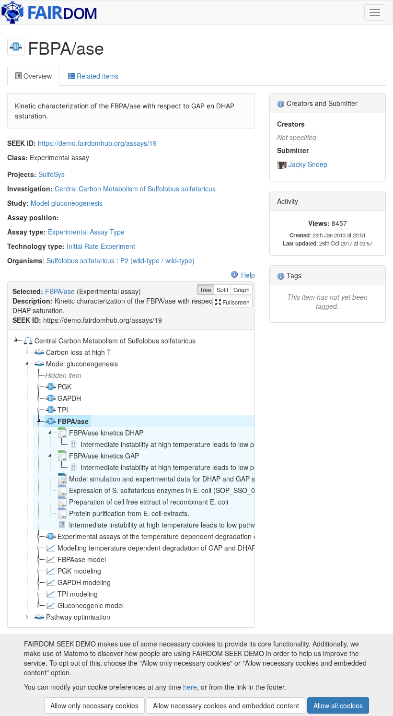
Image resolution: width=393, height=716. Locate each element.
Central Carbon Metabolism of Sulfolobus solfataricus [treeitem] (115, 340)
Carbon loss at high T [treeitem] (78, 352)
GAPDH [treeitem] (69, 398)
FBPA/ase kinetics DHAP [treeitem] (106, 432)
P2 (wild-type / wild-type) (157, 260)
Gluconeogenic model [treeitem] (91, 605)
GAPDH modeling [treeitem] (84, 582)
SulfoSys (51, 174)
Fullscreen (235, 302)
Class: (17, 157)
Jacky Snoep (308, 164)
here (190, 687)
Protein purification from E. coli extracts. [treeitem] (129, 513)
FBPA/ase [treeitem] (73, 421)
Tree (205, 289)
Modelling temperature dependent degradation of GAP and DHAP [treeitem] (157, 547)
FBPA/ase (60, 291)
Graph (241, 289)
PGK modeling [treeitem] (79, 570)
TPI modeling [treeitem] (78, 594)
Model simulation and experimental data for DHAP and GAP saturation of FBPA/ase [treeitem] (195, 478)
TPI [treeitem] (63, 409)
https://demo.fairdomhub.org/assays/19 (97, 143)
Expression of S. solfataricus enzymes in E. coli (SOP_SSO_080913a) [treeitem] (174, 490)
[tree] (130, 478)
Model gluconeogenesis (67, 203)
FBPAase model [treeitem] (82, 559)
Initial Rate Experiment (101, 246)
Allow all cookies (338, 705)
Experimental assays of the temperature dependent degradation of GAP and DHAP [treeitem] (183, 536)
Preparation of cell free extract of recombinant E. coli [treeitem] (148, 501)
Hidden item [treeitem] (63, 375)
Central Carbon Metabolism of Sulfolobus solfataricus (135, 188)
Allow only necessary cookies (94, 705)
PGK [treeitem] (64, 386)
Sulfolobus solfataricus (80, 260)
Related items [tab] (96, 76)
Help (248, 275)
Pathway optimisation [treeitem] (78, 617)
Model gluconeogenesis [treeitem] (82, 363)
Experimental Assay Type (86, 231)
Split (222, 289)
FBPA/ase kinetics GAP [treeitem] (104, 455)
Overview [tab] (37, 76)
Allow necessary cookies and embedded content (226, 705)
